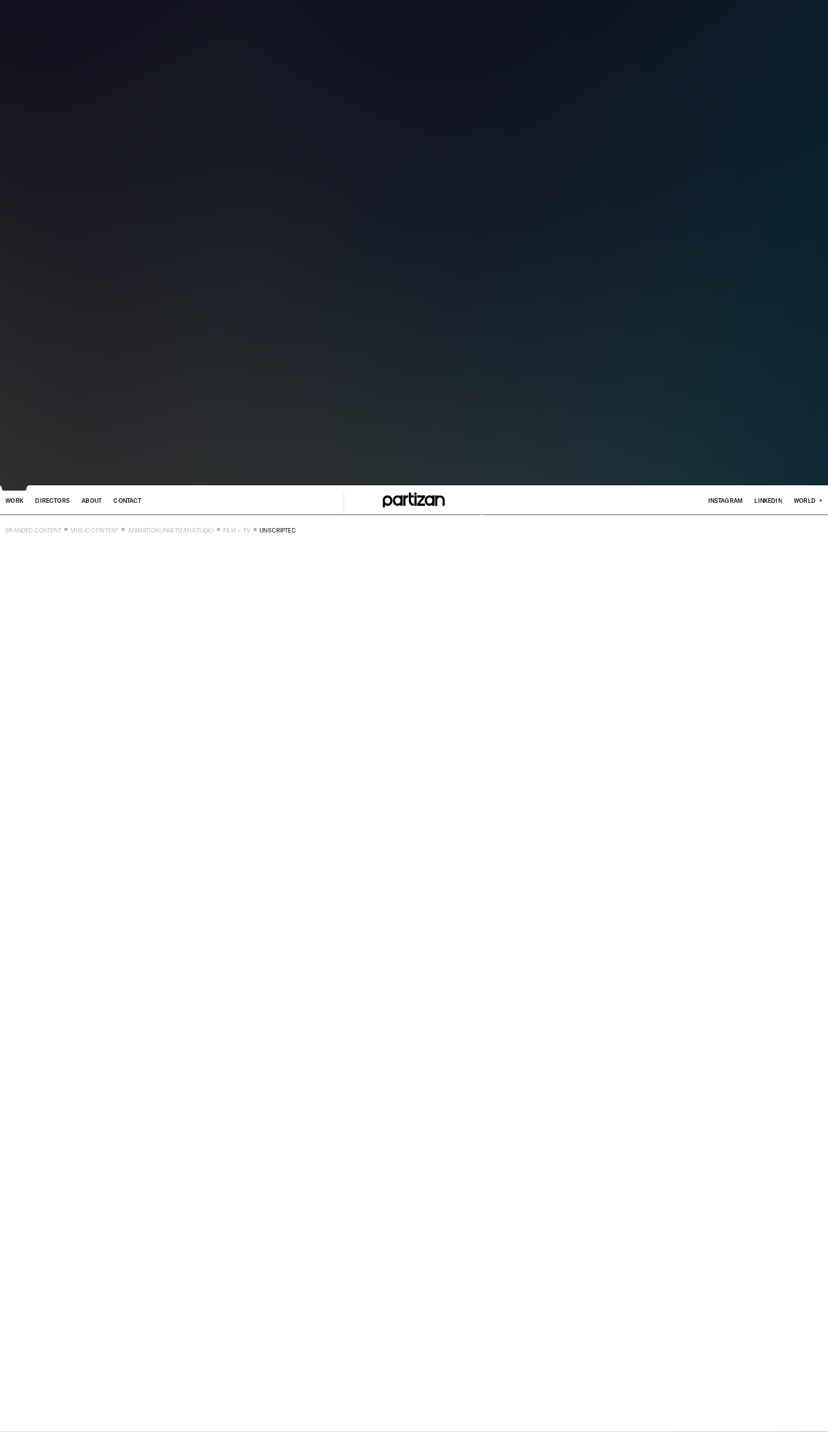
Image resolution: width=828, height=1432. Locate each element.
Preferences (184, 1401)
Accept (143, 1401)
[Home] (414, 500)
